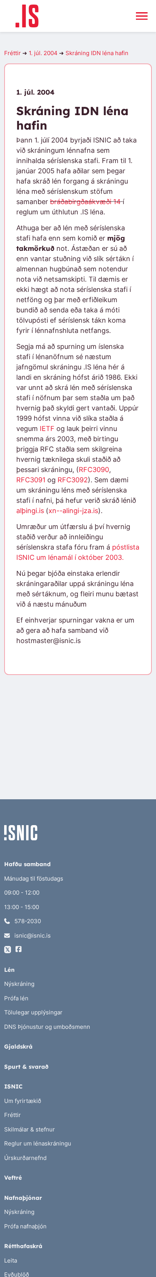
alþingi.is (30, 511)
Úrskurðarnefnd (25, 1157)
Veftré (13, 1177)
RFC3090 (94, 470)
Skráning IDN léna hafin (97, 53)
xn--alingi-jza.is (73, 511)
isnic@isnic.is (32, 935)
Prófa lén (16, 998)
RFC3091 (30, 480)
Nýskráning (19, 983)
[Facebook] (19, 949)
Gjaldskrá (18, 1046)
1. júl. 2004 (43, 53)
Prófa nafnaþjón (25, 1226)
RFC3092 (73, 480)
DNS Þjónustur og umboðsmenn (47, 1026)
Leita (10, 1260)
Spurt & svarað (26, 1066)
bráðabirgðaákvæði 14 (86, 202)
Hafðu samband (27, 864)
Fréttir (12, 53)
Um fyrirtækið (22, 1100)
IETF (47, 429)
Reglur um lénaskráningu (37, 1143)
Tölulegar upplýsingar (33, 1012)
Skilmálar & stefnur (29, 1129)
